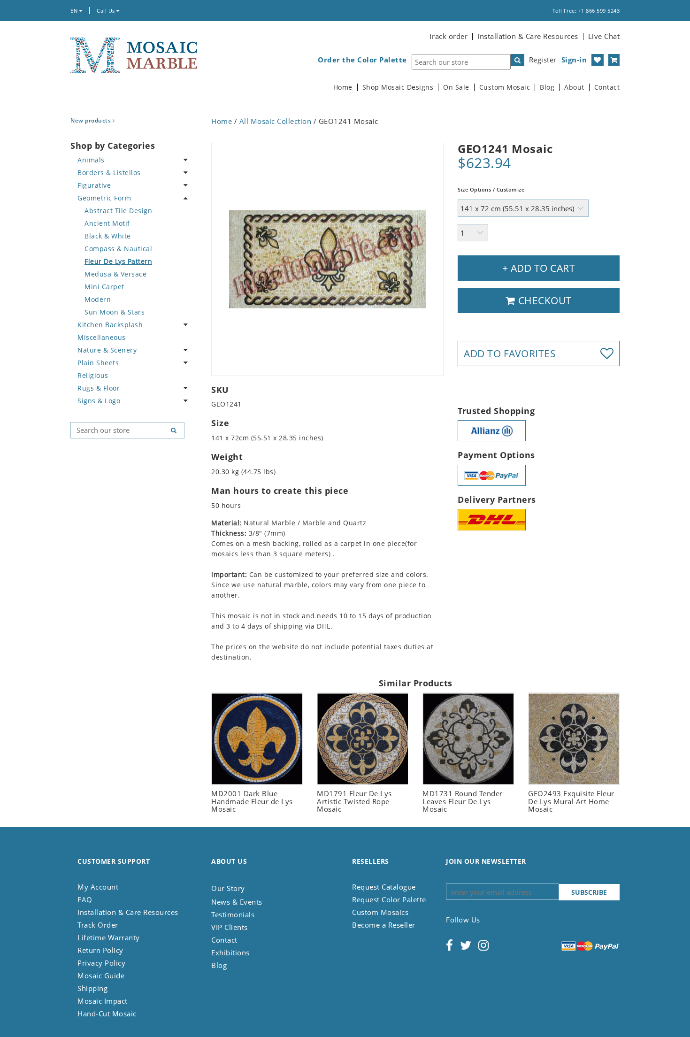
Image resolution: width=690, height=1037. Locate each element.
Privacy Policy (101, 963)
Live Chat (604, 36)
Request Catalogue (384, 886)
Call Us (106, 10)
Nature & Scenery (107, 349)
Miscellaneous (101, 337)
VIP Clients (229, 927)
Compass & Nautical (118, 248)
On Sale (456, 87)
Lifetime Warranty (108, 937)
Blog (547, 87)
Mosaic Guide (100, 975)
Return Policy (100, 950)
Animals (91, 159)
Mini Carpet (104, 286)
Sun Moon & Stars (114, 311)
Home (343, 87)
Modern (97, 299)
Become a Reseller (383, 924)
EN (74, 10)
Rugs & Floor (98, 388)
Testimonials (232, 914)
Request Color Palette (389, 899)
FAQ (84, 899)
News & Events (236, 901)
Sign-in (574, 59)
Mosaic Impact (102, 1001)
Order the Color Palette (362, 59)
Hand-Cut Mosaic (107, 1013)
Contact (607, 87)
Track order (448, 36)
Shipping (92, 988)
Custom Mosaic (504, 87)
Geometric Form (104, 197)
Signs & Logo (98, 400)
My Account (97, 886)
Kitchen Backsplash (110, 324)
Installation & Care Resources (527, 36)
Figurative (94, 185)
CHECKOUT (543, 300)
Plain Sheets (98, 362)
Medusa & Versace (115, 273)
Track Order (97, 924)
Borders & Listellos (109, 172)
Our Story (228, 888)
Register (543, 59)
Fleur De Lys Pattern (118, 261)
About (574, 87)
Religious (92, 375)
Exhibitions (230, 952)
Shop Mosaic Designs (398, 87)
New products (91, 120)
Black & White (107, 235)
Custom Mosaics (380, 912)
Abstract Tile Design (118, 210)
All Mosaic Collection (275, 121)
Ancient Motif (107, 223)
